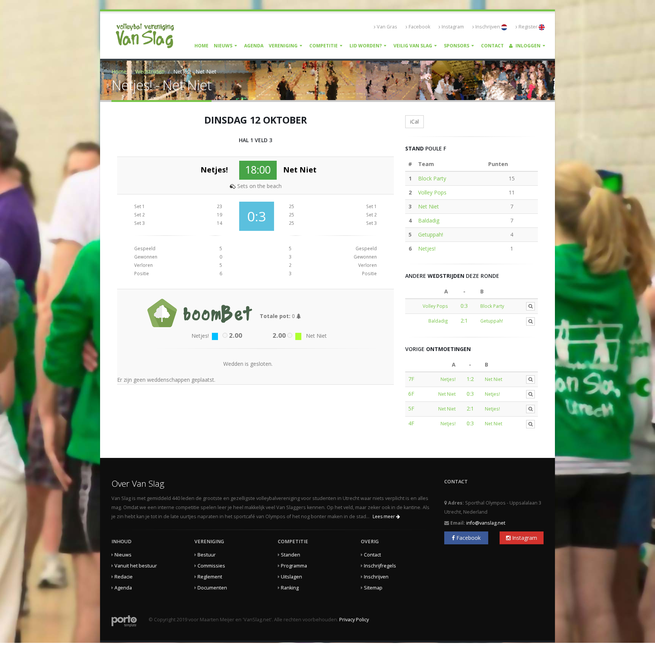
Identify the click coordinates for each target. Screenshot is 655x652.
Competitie (323, 45)
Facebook (419, 27)
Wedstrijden (150, 71)
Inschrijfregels (380, 566)
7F (411, 378)
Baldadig (428, 220)
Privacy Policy (354, 619)
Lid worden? (365, 45)
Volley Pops (432, 192)
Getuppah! (430, 234)
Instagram (453, 27)
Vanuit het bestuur (135, 566)
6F (411, 393)
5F (411, 408)
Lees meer (384, 516)
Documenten (212, 588)
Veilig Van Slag (412, 45)
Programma (294, 566)
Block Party (432, 178)
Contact (492, 45)
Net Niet (428, 206)
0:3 (464, 305)
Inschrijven (488, 27)
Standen (290, 555)
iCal (414, 121)
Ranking (290, 588)
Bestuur (206, 555)
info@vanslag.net (485, 523)
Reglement (209, 577)
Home (201, 45)
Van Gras (387, 27)
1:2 (470, 378)
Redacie (123, 577)
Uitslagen (291, 577)
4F (411, 423)
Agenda (253, 45)
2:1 (464, 320)
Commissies (211, 566)
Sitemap (373, 588)
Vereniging (283, 45)
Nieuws (223, 45)
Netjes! (427, 248)
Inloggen (527, 45)
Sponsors (456, 45)
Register (529, 27)
